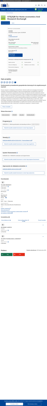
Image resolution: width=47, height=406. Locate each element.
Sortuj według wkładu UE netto (23, 221)
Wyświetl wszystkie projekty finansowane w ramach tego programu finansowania (21, 159)
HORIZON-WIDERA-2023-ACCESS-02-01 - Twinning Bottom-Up (17, 140)
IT (12, 82)
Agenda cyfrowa (12, 62)
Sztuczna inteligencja (13, 64)
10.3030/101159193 (12, 36)
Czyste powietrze (27, 62)
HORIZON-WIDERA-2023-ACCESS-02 (11, 169)
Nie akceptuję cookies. (33, 404)
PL (15, 82)
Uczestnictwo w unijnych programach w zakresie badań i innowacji (15, 211)
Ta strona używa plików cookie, (11, 401)
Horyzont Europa (9, 12)
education (22, 114)
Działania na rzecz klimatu (29, 64)
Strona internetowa (6, 210)
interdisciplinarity (30, 114)
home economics (5, 114)
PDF (20, 254)
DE (1, 82)
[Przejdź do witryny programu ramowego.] (3, 17)
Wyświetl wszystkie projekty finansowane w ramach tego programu (18, 127)
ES (7, 82)
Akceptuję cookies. (14, 404)
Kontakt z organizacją (7, 208)
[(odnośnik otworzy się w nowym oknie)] (5, 5)
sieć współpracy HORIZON (8, 213)
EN (4, 82)
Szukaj (41, 5)
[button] (39, 5)
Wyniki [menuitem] (13, 23)
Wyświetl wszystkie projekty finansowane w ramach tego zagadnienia (19, 144)
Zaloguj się (36, 5)
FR (9, 82)
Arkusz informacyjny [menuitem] (5, 23)
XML (8, 254)
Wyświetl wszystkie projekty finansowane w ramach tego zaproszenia (19, 172)
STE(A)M (14, 114)
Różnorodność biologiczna (14, 67)
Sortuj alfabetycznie (5, 220)
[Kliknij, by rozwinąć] (43, 225)
